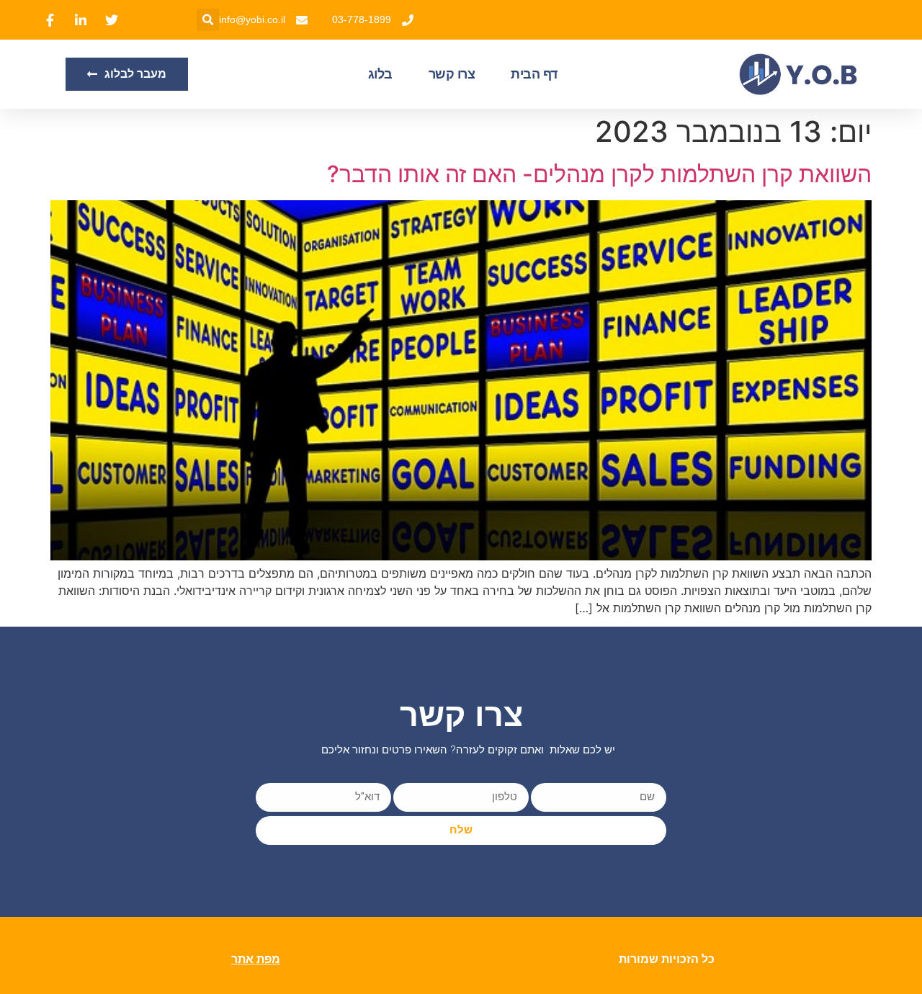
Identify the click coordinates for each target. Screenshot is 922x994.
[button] (208, 20)
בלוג (380, 74)
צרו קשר (452, 74)
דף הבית (534, 74)
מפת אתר (255, 959)
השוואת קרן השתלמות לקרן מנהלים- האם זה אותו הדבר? (599, 174)
